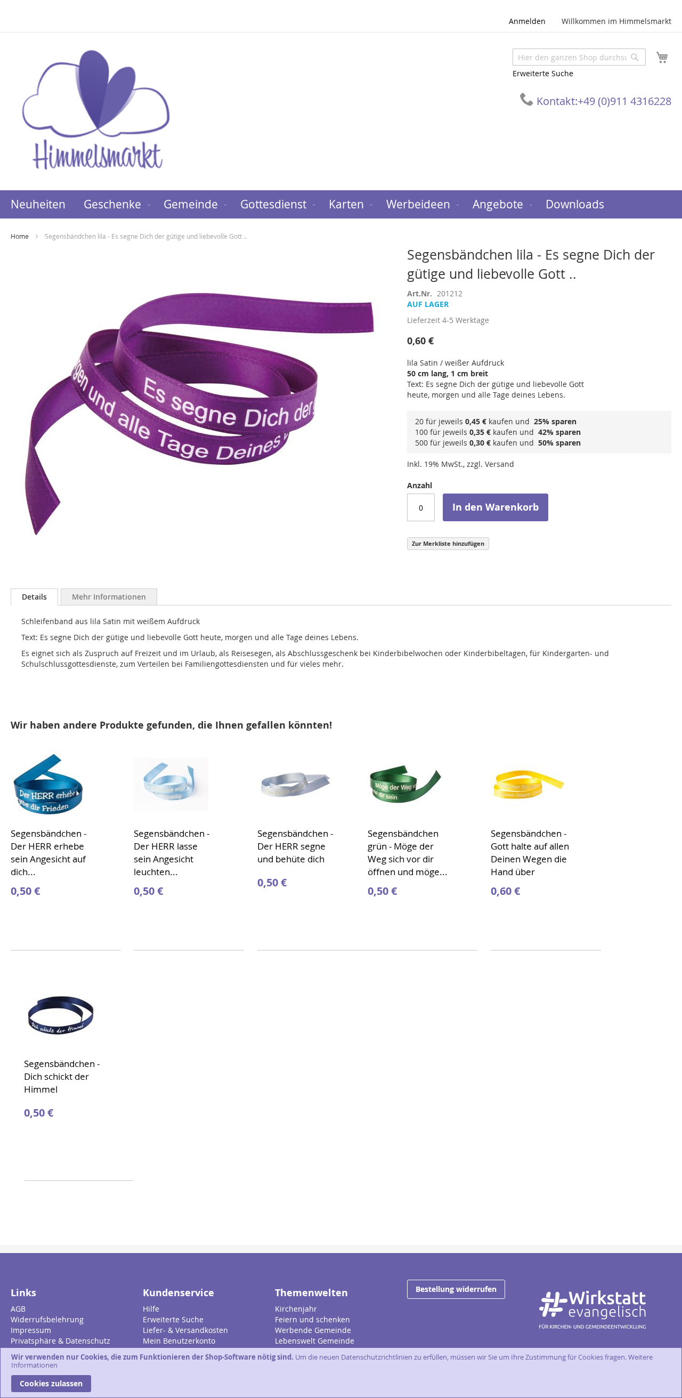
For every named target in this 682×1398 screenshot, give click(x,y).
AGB (18, 1309)
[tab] (34, 596)
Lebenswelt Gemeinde (314, 1341)
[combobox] (579, 57)
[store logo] (96, 110)
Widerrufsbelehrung (47, 1319)
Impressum (31, 1330)
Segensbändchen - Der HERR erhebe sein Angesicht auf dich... (48, 852)
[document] (341, 1372)
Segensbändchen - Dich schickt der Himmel (62, 1076)
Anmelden (527, 21)
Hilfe (151, 1309)
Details (34, 597)
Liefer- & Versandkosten (185, 1330)
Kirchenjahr (296, 1309)
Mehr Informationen (109, 597)
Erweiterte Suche (543, 73)
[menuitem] (38, 204)
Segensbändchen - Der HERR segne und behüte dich (295, 846)
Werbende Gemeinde (313, 1330)
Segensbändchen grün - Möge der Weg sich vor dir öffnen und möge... (408, 852)
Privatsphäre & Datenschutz (60, 1341)
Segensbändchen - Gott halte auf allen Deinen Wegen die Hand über (530, 852)
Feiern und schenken (312, 1319)
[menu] (341, 204)
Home (20, 236)
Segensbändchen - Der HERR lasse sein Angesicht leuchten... (171, 852)
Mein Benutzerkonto (179, 1341)
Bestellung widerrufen (456, 1289)
